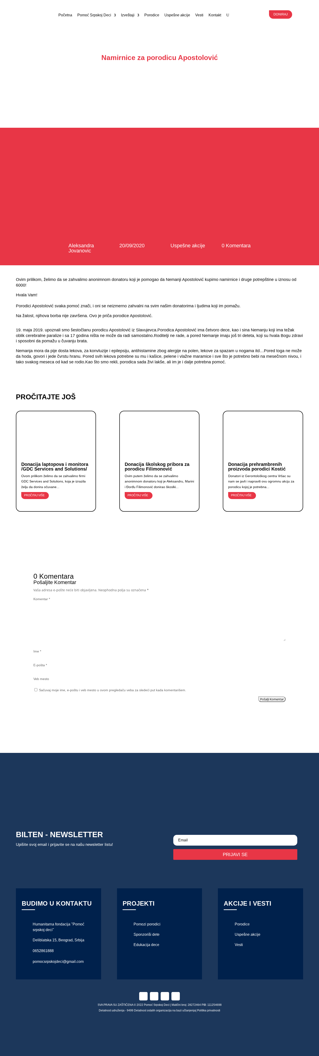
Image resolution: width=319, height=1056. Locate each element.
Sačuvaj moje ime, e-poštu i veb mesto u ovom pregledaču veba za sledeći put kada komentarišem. (112, 690)
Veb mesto (41, 679)
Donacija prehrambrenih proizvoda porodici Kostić (257, 466)
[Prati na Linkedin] (165, 996)
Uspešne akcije (177, 15)
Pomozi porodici (147, 924)
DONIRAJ (280, 14)
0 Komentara (236, 245)
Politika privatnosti (208, 1010)
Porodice (151, 15)
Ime (37, 651)
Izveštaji (128, 15)
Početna (65, 15)
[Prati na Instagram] (154, 996)
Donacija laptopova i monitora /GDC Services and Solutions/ (54, 466)
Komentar (41, 599)
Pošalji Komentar (272, 699)
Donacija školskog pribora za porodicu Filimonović (157, 466)
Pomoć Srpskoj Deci (94, 15)
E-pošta (40, 665)
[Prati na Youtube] (175, 996)
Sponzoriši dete (147, 934)
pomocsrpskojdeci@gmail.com (58, 962)
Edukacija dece (146, 945)
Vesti (239, 945)
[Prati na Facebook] (143, 996)
